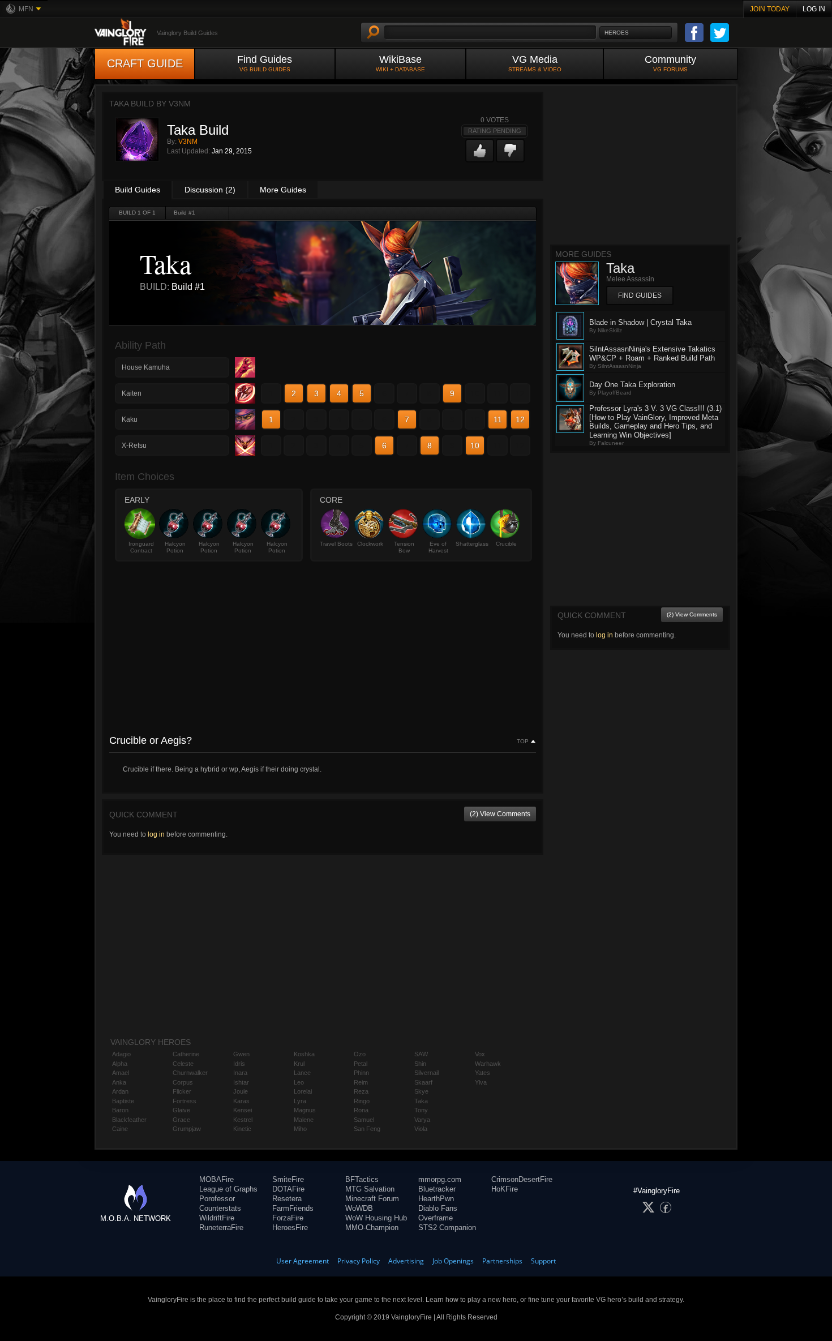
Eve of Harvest (438, 547)
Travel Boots (336, 544)
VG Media (534, 63)
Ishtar (241, 1082)
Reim (361, 1082)
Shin (420, 1063)
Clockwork (370, 544)
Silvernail (426, 1072)
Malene (304, 1119)
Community (670, 63)
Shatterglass (472, 544)
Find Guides (264, 63)
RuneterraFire (221, 1227)
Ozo (360, 1054)
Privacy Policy (358, 1261)
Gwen (241, 1054)
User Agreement (302, 1261)
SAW (421, 1054)
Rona (361, 1110)
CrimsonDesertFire (521, 1179)
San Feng (367, 1128)
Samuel (364, 1119)
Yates (482, 1072)
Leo (299, 1082)
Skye (421, 1091)
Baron (120, 1110)
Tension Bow (404, 547)
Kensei (242, 1110)
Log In (814, 9)
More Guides (283, 189)
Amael (120, 1072)
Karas (241, 1101)
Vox (480, 1054)
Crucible (506, 544)
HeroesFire (290, 1227)
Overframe (435, 1218)
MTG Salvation (369, 1189)
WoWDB (359, 1208)
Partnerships (502, 1261)
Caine (120, 1128)
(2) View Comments (500, 814)
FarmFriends (293, 1208)
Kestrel (242, 1119)
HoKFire (504, 1189)
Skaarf (423, 1082)
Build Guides (137, 189)
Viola (420, 1128)
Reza (361, 1091)
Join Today (770, 9)
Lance (302, 1072)
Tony (421, 1110)
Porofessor (217, 1198)
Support (543, 1261)
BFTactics (362, 1179)
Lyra (300, 1101)
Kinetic (242, 1128)
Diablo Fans (437, 1208)
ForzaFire (287, 1218)
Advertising (406, 1261)
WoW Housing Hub (376, 1218)
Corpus (183, 1082)
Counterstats (220, 1208)
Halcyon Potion (175, 547)
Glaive (181, 1110)
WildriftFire (216, 1218)
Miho (300, 1128)
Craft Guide (145, 63)
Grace (181, 1119)
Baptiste (123, 1101)
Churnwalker (190, 1072)
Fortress (184, 1101)
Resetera (287, 1198)
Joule (240, 1091)
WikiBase (400, 63)
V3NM (188, 141)
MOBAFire (216, 1179)
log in (156, 834)
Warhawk (488, 1063)
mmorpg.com (439, 1179)
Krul (299, 1063)
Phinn (361, 1072)
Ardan (120, 1091)
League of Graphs (228, 1189)
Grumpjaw (187, 1128)
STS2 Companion (447, 1227)
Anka (119, 1082)
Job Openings (453, 1261)
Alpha (119, 1063)
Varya (422, 1119)
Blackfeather (129, 1119)
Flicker (182, 1091)
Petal (360, 1063)
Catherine (186, 1054)
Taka (421, 1101)
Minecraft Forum (372, 1198)
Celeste (183, 1063)
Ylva (481, 1082)
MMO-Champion (371, 1227)
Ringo (362, 1101)
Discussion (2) (210, 189)
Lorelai (303, 1091)
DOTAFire (288, 1189)
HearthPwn (436, 1198)
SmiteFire (288, 1179)
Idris (239, 1063)
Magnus (305, 1110)
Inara (240, 1072)
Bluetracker (437, 1189)
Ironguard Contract (141, 547)
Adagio (121, 1054)
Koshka (304, 1054)
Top (523, 741)
